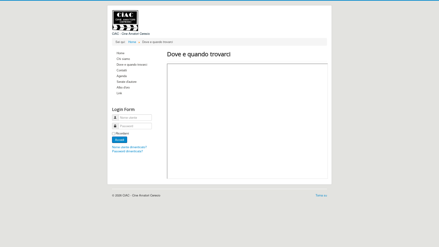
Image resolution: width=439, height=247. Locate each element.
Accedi (119, 139)
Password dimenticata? (127, 151)
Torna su (321, 195)
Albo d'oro (123, 87)
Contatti (122, 70)
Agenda (122, 76)
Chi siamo (123, 59)
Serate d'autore (127, 81)
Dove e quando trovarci (132, 64)
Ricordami (122, 133)
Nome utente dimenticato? (129, 147)
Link (119, 93)
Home (120, 53)
